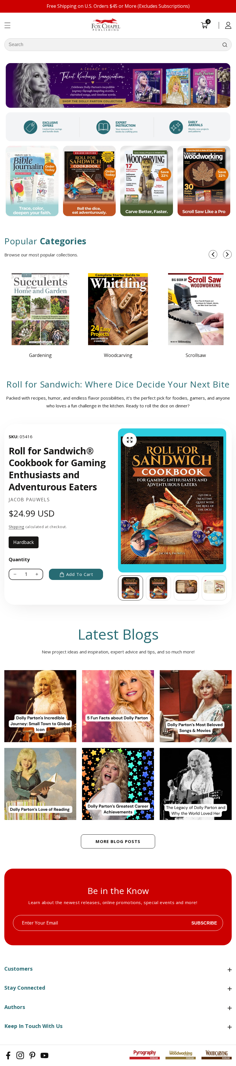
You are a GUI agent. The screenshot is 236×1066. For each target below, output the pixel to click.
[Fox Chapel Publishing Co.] (118, 85)
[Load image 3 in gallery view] (186, 587)
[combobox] (118, 44)
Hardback (26, 543)
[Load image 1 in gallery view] (130, 587)
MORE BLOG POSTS (118, 841)
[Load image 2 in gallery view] (158, 587)
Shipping (16, 526)
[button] (213, 254)
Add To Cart (79, 574)
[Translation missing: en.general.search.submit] (225, 44)
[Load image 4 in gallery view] (214, 587)
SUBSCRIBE (204, 923)
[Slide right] (227, 587)
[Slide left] (118, 587)
